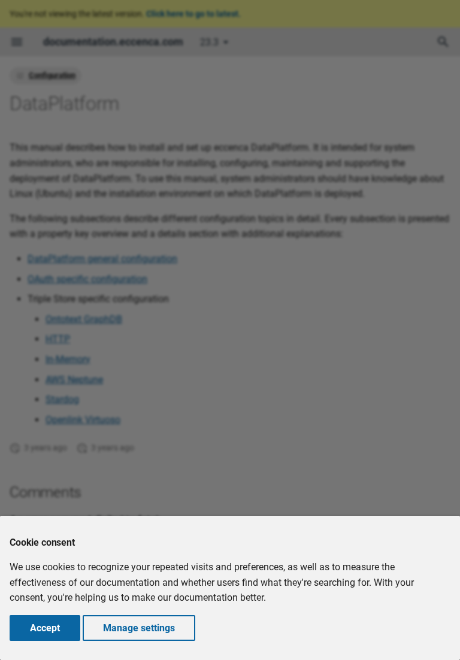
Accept (45, 628)
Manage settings (139, 628)
